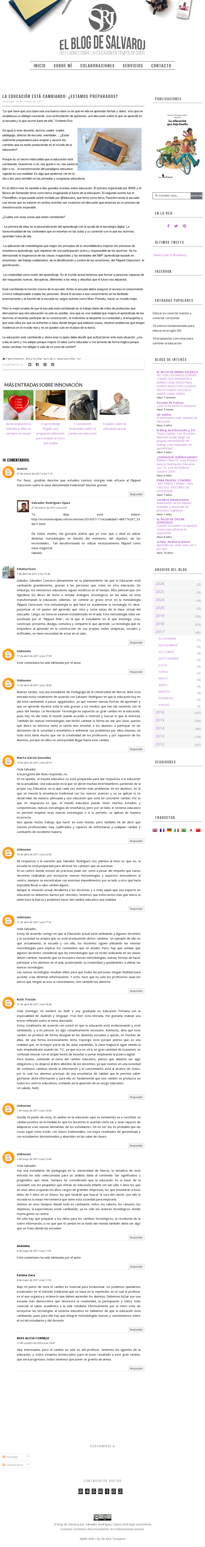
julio (163, 665)
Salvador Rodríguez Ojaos (50, 503)
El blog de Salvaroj (66, 1524)
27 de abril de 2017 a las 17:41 (34, 922)
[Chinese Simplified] (199, 830)
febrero (166, 698)
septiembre (169, 658)
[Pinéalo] (52, 364)
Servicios (133, 66)
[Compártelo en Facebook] (37, 364)
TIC (79, 359)
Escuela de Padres (170, 402)
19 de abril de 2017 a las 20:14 (34, 762)
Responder (136, 494)
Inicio (40, 66)
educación (34, 359)
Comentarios (14, 1465)
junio (163, 672)
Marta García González (34, 758)
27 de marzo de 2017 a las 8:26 (49, 507)
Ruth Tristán (26, 999)
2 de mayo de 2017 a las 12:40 (34, 1159)
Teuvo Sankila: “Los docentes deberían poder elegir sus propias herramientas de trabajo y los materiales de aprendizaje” (176, 440)
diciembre (168, 639)
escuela (50, 359)
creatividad (15, 359)
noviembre (168, 645)
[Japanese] (192, 830)
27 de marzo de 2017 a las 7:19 (34, 473)
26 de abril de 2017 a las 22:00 (34, 854)
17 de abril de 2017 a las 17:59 (34, 656)
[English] (156, 830)
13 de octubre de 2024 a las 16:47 (36, 1343)
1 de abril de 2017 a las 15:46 (33, 574)
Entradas (11, 1457)
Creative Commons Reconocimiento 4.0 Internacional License (102, 1529)
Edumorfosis (26, 569)
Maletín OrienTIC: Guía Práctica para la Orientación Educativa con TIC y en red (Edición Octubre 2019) (177, 465)
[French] (163, 830)
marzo (164, 691)
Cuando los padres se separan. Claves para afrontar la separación (177, 529)
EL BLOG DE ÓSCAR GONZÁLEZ (170, 520)
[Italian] (177, 830)
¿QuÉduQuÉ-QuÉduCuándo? (177, 457)
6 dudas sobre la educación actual (114, 426)
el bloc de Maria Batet (173, 542)
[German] (170, 830)
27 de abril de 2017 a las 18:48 (34, 1004)
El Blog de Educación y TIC (176, 430)
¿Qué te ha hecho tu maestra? (176, 406)
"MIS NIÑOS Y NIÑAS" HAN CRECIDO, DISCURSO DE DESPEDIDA (175, 487)
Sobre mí (63, 66)
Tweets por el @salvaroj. (170, 255)
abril (163, 685)
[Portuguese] (184, 830)
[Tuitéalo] (29, 364)
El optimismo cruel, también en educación (177, 419)
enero (164, 705)
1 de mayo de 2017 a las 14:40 (34, 1110)
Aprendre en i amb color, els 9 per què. (176, 547)
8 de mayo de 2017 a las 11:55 (34, 1251)
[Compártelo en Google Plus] (45, 364)
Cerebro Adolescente (173, 500)
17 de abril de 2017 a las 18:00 (34, 685)
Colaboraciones (97, 66)
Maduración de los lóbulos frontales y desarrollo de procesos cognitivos (174, 506)
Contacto (161, 66)
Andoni (22, 469)
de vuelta (164, 414)
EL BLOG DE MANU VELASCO (177, 372)
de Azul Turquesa (113, 1539)
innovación (66, 359)
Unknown (24, 651)
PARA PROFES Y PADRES (174, 480)
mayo (163, 678)
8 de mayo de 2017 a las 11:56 (34, 1280)
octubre (166, 652)
